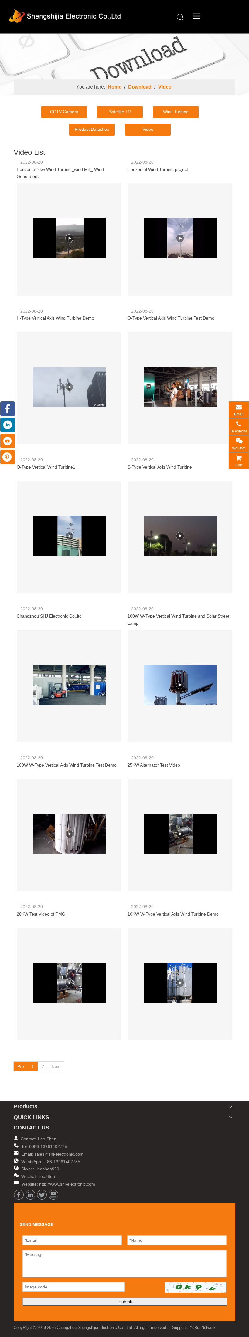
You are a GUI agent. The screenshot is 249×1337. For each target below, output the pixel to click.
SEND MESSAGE (220, 1331)
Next (56, 1066)
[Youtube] (53, 1195)
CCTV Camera (64, 111)
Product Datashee (92, 129)
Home (114, 87)
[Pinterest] (7, 457)
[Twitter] (42, 1195)
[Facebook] (19, 1195)
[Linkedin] (30, 1195)
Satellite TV (120, 111)
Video (165, 87)
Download (140, 87)
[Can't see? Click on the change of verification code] (195, 1287)
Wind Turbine (176, 111)
